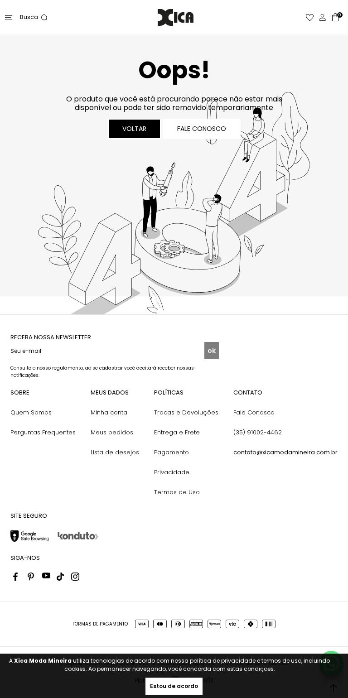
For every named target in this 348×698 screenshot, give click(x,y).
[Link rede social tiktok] (61, 576)
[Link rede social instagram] (75, 576)
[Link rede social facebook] (17, 576)
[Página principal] (175, 17)
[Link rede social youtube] (46, 576)
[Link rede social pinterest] (32, 576)
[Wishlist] (310, 17)
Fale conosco (201, 128)
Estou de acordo (174, 686)
